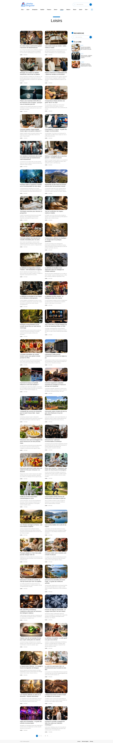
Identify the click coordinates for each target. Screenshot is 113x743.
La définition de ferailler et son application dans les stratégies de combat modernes (54, 269)
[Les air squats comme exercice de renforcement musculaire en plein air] (56, 488)
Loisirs (21, 54)
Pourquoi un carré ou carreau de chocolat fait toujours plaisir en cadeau (86, 65)
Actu (82, 45)
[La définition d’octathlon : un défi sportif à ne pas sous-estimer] (56, 630)
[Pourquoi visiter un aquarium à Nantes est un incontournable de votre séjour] (31, 176)
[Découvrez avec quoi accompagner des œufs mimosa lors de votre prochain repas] (31, 431)
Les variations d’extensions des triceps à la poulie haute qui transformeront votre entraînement (31, 157)
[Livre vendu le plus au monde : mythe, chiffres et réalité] (56, 37)
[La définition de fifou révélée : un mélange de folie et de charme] (56, 288)
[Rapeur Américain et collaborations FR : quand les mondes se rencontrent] (56, 64)
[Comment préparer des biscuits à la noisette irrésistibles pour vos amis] (31, 230)
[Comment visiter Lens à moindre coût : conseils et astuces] (56, 544)
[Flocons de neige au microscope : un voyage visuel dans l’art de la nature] (56, 601)
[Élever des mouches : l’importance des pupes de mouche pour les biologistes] (56, 460)
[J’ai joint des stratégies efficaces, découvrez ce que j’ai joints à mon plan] (76, 47)
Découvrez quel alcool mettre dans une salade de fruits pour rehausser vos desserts (31, 469)
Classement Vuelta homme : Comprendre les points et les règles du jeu (56, 356)
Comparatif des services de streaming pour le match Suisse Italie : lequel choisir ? (30, 413)
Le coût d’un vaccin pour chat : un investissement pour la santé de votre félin (55, 667)
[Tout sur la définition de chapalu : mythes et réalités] (56, 203)
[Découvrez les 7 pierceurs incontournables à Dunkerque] (56, 431)
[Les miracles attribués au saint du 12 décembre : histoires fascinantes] (31, 686)
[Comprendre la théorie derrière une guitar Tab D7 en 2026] (56, 92)
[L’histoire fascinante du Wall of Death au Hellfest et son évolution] (56, 686)
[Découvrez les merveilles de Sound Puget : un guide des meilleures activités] (56, 571)
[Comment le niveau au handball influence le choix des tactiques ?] (31, 374)
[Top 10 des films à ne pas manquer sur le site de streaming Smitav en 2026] (56, 316)
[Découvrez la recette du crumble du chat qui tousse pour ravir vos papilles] (31, 571)
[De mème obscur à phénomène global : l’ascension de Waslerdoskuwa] (31, 37)
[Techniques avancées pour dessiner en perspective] (31, 203)
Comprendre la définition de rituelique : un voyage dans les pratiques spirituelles (56, 239)
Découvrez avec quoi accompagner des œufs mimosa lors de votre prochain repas (31, 441)
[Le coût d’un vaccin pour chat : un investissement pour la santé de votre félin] (56, 658)
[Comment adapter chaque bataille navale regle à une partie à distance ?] (31, 121)
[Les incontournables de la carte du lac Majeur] (56, 516)
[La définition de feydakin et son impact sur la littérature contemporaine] (31, 288)
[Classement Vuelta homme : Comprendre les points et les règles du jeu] (56, 346)
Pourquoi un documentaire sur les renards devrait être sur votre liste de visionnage (30, 326)
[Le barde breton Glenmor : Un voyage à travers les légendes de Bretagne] (31, 658)
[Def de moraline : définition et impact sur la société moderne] (76, 56)
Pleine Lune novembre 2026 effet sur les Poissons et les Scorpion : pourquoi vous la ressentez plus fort (31, 102)
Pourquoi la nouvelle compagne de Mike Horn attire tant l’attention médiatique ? (55, 723)
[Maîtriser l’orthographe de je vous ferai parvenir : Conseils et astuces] (56, 148)
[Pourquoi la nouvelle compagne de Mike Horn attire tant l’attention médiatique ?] (56, 713)
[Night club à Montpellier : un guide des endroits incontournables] (31, 713)
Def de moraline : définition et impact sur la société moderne (86, 56)
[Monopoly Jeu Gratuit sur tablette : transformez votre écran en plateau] (31, 64)
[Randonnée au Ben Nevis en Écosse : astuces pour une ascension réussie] (56, 176)
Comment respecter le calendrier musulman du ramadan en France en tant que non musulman (55, 384)
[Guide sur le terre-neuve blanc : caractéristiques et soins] (31, 488)
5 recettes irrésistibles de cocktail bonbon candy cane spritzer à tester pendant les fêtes (30, 356)
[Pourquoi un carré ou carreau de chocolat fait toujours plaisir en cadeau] (76, 64)
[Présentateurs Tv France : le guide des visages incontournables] (56, 121)
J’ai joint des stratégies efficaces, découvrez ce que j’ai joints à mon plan (86, 48)
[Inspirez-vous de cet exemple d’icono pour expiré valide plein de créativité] (31, 630)
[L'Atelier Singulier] (28, 4)
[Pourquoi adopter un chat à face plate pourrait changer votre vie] (31, 544)
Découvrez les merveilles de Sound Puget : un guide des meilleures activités (55, 581)
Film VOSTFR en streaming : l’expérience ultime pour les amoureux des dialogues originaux (30, 611)
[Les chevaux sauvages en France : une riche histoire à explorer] (31, 516)
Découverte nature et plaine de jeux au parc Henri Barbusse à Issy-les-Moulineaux (56, 413)
